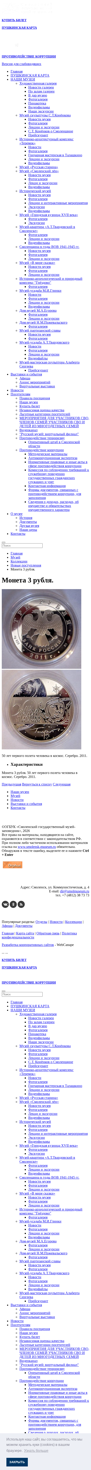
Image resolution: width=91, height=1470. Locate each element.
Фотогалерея (37, 99)
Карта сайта (25, 933)
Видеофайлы (38, 358)
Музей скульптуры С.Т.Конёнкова (45, 115)
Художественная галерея (38, 83)
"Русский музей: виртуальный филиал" (49, 434)
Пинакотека (37, 103)
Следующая (61, 784)
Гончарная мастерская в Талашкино (55, 155)
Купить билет (29, 406)
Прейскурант (38, 135)
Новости (34, 147)
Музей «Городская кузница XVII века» (48, 215)
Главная (17, 71)
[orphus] (12, 868)
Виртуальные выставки (37, 386)
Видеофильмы (39, 107)
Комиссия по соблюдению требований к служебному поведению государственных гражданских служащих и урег (58, 476)
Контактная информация (47, 486)
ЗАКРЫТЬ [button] (17, 1462)
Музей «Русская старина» (38, 167)
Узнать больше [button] (36, 1451)
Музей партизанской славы (40, 330)
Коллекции (73, 922)
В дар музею (37, 95)
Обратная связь (47, 933)
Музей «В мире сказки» (37, 263)
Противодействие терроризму (42, 438)
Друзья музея (29, 526)
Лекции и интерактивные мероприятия (58, 203)
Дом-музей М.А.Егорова (38, 310)
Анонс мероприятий (34, 382)
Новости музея (39, 119)
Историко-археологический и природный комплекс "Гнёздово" (50, 280)
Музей (15, 796)
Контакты (18, 534)
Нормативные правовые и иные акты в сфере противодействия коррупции (57, 464)
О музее (17, 514)
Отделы (41, 922)
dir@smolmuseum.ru (74, 891)
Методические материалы (47, 454)
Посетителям (20, 394)
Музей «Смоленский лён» (39, 171)
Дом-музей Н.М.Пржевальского (43, 322)
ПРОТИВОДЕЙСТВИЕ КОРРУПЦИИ (29, 56)
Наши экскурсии (41, 111)
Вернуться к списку (37, 784)
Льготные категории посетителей (44, 414)
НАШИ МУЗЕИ (23, 79)
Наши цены (28, 530)
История (25, 518)
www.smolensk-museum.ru (37, 847)
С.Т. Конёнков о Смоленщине (50, 131)
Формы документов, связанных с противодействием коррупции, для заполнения (54, 494)
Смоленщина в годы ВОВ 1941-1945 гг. (49, 247)
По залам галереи (41, 91)
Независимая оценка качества (41, 410)
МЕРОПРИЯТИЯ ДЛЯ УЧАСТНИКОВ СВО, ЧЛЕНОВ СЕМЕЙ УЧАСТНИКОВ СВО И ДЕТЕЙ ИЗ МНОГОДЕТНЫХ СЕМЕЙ (54, 422)
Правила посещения (34, 398)
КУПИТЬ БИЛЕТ (14, 20)
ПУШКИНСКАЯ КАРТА (30, 75)
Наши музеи (28, 402)
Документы (28, 522)
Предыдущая (11, 784)
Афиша (24, 378)
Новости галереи (41, 87)
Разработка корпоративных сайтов (28, 945)
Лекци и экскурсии (42, 183)
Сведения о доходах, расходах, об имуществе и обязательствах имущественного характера (53, 506)
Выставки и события (26, 374)
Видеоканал (28, 430)
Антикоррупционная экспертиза (52, 458)
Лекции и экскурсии (43, 127)
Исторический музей (35, 191)
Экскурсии (36, 207)
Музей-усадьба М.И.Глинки (40, 290)
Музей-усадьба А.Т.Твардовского (44, 342)
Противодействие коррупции (41, 450)
